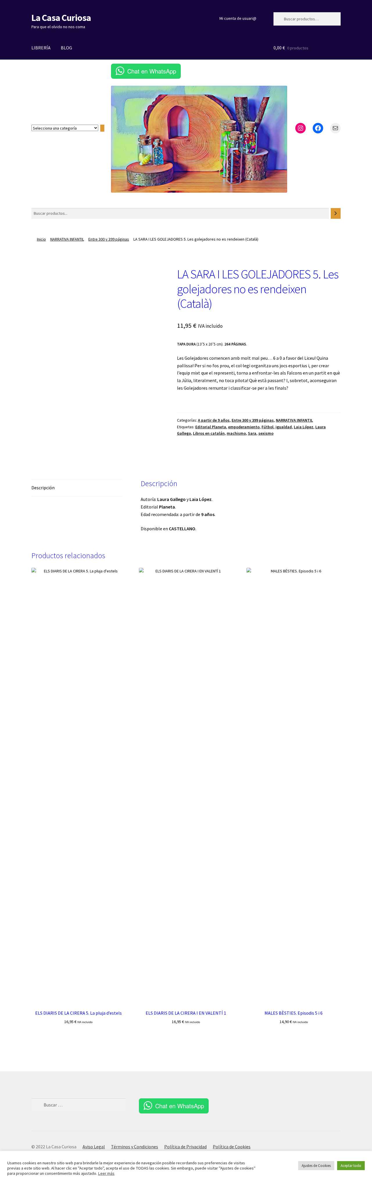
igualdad (284, 426)
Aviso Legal (94, 1146)
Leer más (106, 1173)
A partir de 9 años (214, 420)
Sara (252, 433)
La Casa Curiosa (61, 18)
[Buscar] (336, 213)
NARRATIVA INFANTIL (67, 239)
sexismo (265, 433)
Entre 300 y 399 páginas (108, 239)
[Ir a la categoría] (102, 128)
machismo (236, 433)
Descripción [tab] (43, 487)
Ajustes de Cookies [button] (316, 1165)
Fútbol (267, 426)
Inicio (41, 239)
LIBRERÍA (41, 48)
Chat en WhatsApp (151, 71)
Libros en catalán (209, 433)
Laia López (303, 426)
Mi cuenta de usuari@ (237, 18)
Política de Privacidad (185, 1146)
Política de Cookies (232, 1146)
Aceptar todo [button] (351, 1165)
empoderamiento (244, 426)
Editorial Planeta (210, 426)
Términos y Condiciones (134, 1146)
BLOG (66, 48)
